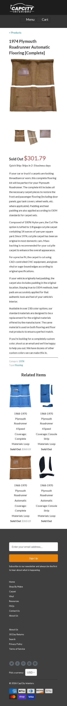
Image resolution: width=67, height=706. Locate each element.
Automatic (21, 500)
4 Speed (20, 428)
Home (12, 582)
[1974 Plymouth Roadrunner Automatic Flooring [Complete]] (33, 85)
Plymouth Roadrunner (20, 421)
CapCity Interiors (25, 683)
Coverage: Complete (20, 436)
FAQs (11, 606)
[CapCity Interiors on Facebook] (18, 663)
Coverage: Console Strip (46, 436)
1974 (21, 361)
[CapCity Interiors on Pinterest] (24, 663)
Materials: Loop (20, 443)
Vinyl (11, 596)
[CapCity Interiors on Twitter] (12, 663)
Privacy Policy (15, 644)
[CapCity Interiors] (22, 8)
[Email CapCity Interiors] (36, 663)
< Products (15, 32)
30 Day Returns (16, 634)
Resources (14, 601)
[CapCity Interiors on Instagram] (30, 663)
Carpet (12, 591)
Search (12, 639)
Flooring (19, 365)
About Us (13, 615)
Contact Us (14, 611)
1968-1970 (20, 413)
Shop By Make (16, 586)
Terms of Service (17, 649)
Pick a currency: (17, 672)
